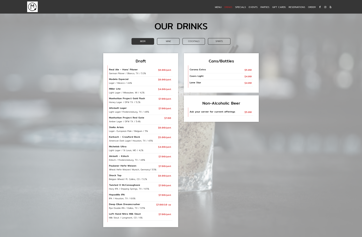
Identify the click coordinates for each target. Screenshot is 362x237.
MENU (218, 7)
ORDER (312, 7)
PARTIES (264, 7)
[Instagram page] (325, 7)
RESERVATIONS (297, 7)
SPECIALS (240, 7)
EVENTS (253, 7)
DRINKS (228, 7)
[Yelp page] (330, 7)
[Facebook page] (320, 7)
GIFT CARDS (279, 7)
